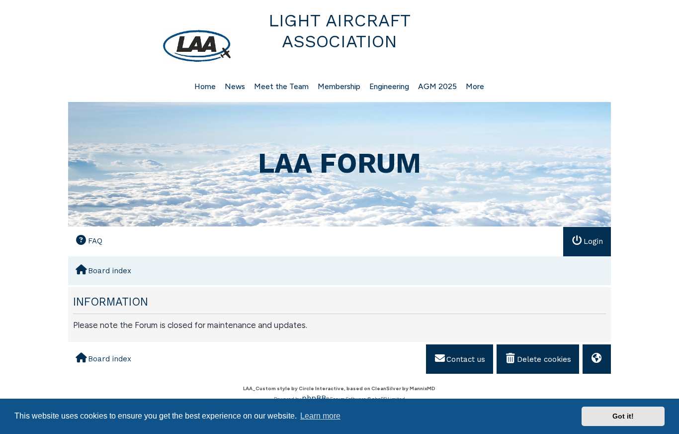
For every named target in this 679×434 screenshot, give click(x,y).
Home (205, 86)
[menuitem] (89, 241)
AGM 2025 (437, 86)
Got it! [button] (623, 416)
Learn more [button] (320, 416)
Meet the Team (281, 86)
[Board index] (151, 46)
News (235, 86)
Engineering (389, 86)
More (475, 86)
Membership (339, 86)
